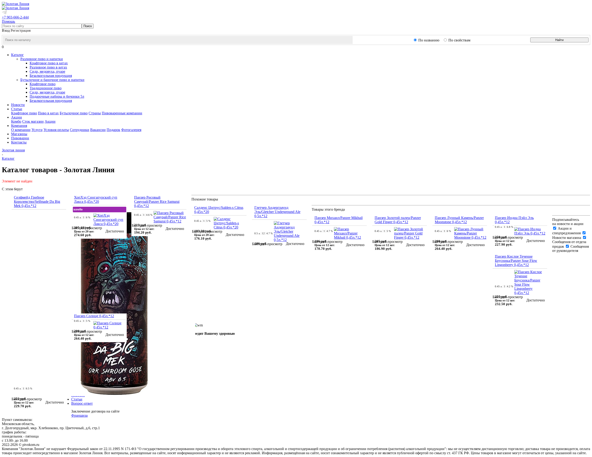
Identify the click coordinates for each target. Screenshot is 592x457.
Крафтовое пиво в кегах (49, 63)
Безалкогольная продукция (51, 76)
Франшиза (79, 415)
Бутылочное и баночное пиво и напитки (52, 80)
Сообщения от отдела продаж (569, 244)
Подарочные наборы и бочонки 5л (57, 96)
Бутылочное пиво (74, 113)
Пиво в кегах (48, 113)
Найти (559, 40)
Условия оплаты (56, 130)
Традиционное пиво (46, 88)
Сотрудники (79, 130)
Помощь (8, 21)
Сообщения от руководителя (570, 248)
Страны (95, 113)
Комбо (16, 121)
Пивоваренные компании (122, 113)
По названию (428, 40)
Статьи (76, 399)
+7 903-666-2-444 (15, 17)
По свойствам (459, 40)
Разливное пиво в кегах (48, 67)
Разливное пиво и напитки (41, 59)
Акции (50, 121)
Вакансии (98, 130)
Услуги (37, 130)
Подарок (113, 130)
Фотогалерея (131, 130)
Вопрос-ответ (82, 403)
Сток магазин (33, 121)
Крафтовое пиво (43, 84)
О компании (21, 130)
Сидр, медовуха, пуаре (47, 71)
